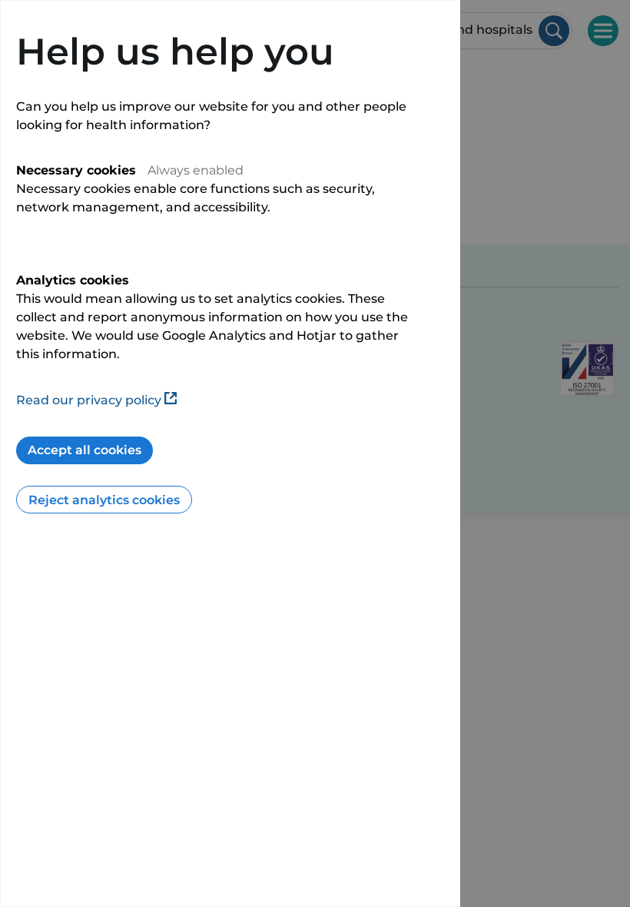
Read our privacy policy (88, 400)
